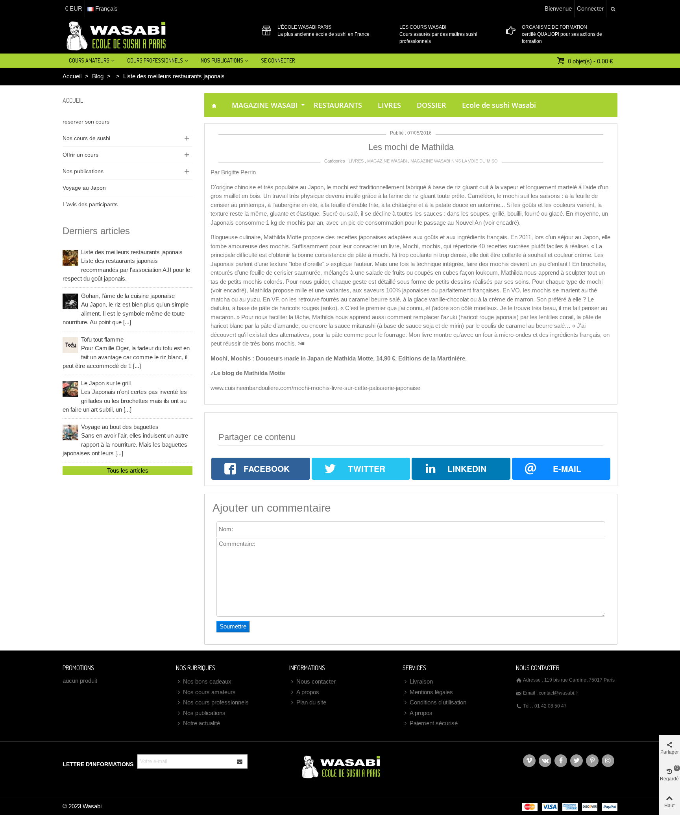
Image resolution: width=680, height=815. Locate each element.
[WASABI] (115, 35)
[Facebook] (560, 760)
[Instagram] (608, 760)
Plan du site (311, 702)
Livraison (421, 681)
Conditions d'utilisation (438, 702)
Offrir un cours (80, 155)
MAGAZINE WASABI (265, 105)
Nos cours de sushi (86, 138)
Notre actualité (201, 723)
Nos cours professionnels (216, 702)
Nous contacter (316, 681)
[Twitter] (576, 760)
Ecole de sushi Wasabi (499, 105)
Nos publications (83, 171)
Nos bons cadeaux (207, 681)
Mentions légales (431, 692)
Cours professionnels (155, 60)
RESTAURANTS (338, 105)
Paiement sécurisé (434, 723)
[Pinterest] (592, 760)
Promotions (78, 668)
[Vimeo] (529, 760)
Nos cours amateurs (209, 692)
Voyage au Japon (84, 188)
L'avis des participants (90, 204)
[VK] (545, 760)
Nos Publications (222, 60)
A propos (307, 692)
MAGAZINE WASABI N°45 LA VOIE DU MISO (454, 161)
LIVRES (389, 105)
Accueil (73, 100)
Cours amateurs (89, 60)
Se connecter (278, 60)
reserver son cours (86, 121)
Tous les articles (127, 470)
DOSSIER (431, 105)
